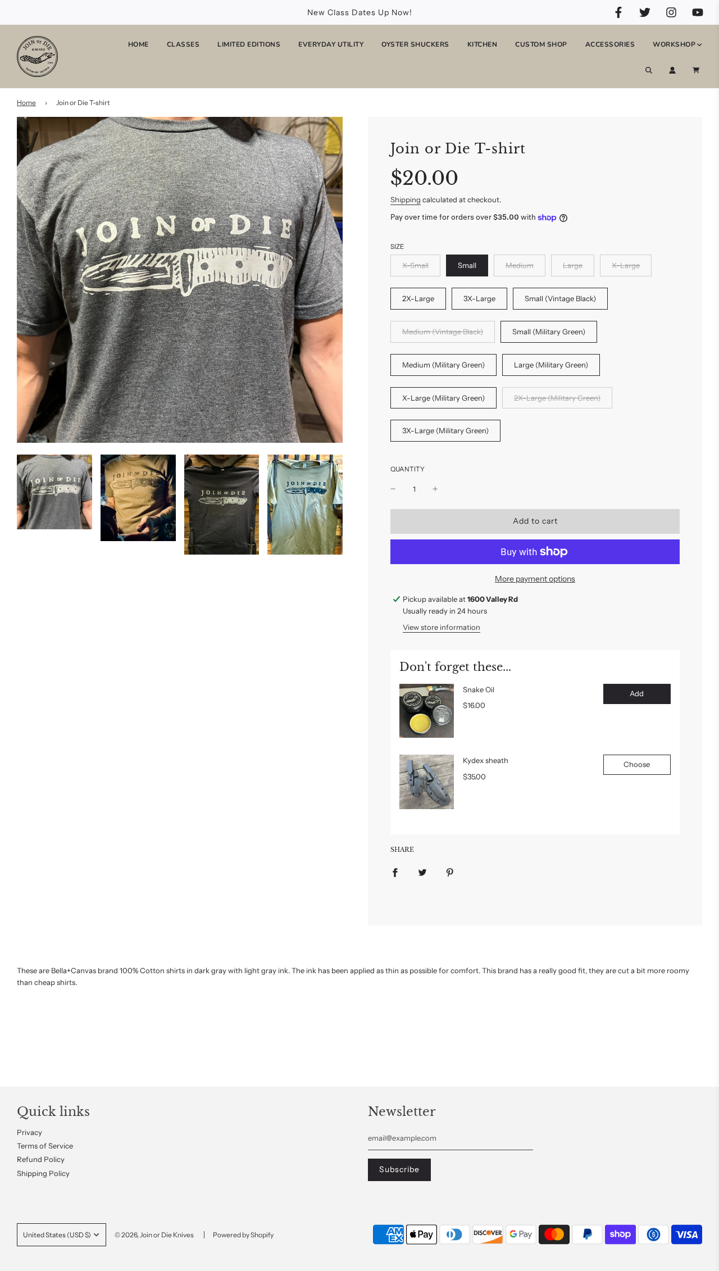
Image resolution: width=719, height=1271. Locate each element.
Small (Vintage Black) (560, 298)
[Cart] (697, 70)
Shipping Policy (43, 1173)
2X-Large (418, 298)
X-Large (626, 265)
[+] (435, 489)
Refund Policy (41, 1159)
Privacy (29, 1132)
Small (467, 265)
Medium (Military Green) (443, 364)
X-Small (415, 265)
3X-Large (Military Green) (445, 430)
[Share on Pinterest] (450, 871)
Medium (520, 265)
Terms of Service (45, 1145)
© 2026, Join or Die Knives (154, 1235)
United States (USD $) (57, 1235)
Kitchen (482, 44)
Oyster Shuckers (415, 44)
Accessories (610, 44)
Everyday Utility (330, 44)
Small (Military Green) (548, 331)
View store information (441, 627)
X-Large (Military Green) (443, 397)
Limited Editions (248, 44)
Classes (183, 44)
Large (573, 265)
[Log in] (672, 70)
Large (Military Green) (551, 364)
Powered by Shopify (243, 1235)
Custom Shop (541, 44)
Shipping (405, 199)
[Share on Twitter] (422, 871)
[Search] (649, 70)
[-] (393, 489)
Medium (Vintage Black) (442, 331)
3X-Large (479, 298)
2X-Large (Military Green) (557, 397)
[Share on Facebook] (395, 871)
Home (138, 44)
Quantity (407, 469)
